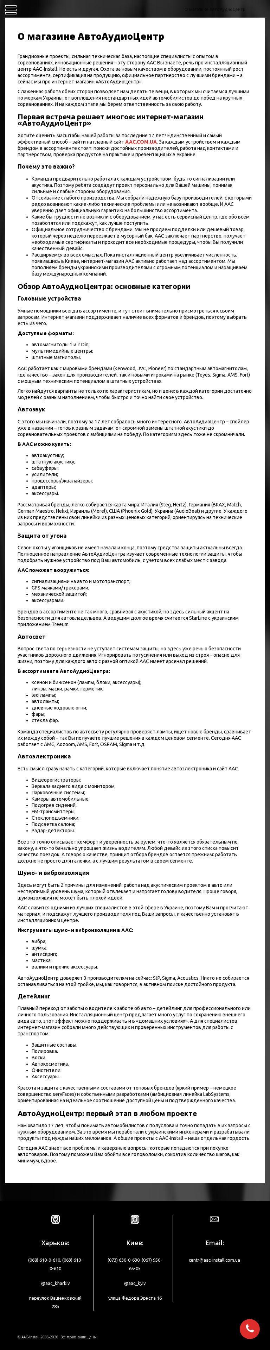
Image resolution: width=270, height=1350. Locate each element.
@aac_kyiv (135, 1283)
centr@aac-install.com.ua (214, 1259)
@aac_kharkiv (55, 1283)
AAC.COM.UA (141, 142)
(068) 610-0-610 (44, 1259)
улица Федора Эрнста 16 (135, 1297)
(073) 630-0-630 (124, 1259)
